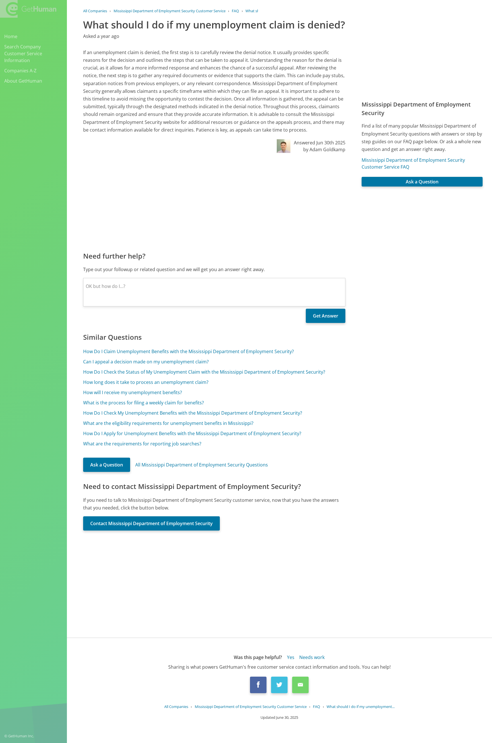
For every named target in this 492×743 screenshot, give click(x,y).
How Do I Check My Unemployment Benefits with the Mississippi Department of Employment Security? (192, 413)
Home (10, 36)
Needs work (312, 657)
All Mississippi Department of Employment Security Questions (201, 465)
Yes (290, 657)
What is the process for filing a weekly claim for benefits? (143, 403)
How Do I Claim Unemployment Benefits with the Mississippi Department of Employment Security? (188, 351)
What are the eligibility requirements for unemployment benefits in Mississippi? (168, 423)
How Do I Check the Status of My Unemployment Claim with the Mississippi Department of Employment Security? (204, 372)
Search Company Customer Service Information (23, 54)
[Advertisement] (214, 202)
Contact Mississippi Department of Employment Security (151, 523)
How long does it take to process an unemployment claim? (145, 382)
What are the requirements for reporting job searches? (142, 444)
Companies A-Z (20, 70)
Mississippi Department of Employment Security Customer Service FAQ (413, 163)
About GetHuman (23, 81)
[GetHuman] (28, 9)
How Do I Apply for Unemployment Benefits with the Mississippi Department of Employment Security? (192, 433)
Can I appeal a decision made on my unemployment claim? (146, 362)
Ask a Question (106, 465)
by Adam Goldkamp (324, 149)
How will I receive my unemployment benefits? (132, 392)
